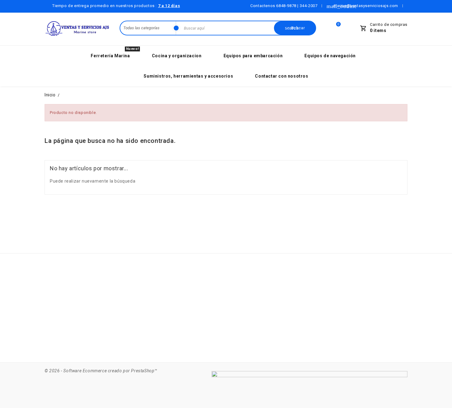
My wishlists (242, 337)
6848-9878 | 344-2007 (296, 5)
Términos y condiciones (189, 302)
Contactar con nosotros (189, 314)
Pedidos (237, 302)
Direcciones (241, 326)
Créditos (238, 314)
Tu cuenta (242, 275)
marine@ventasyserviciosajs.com (89, 343)
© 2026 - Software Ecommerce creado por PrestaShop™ (101, 370)
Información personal (251, 291)
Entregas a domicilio (186, 291)
